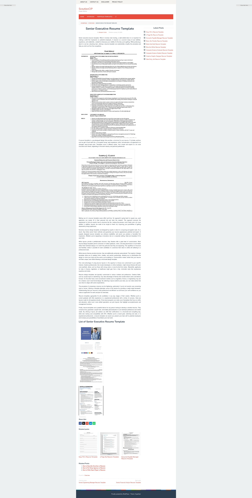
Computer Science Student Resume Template (159, 53)
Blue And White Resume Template (156, 47)
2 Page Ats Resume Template (109, 457)
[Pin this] (87, 423)
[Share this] (80, 423)
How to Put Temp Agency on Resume (94, 468)
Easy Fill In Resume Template (88, 457)
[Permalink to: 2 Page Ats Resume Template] (110, 443)
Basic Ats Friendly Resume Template (156, 41)
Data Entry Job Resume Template (155, 59)
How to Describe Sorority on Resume (94, 466)
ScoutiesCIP (86, 9)
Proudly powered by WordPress (120, 494)
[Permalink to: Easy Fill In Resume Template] (88, 443)
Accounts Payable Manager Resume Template (130, 458)
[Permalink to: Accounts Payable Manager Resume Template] (131, 443)
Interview (87, 475)
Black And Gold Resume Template (156, 44)
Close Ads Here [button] (8, 5)
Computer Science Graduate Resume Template (159, 50)
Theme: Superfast (135, 494)
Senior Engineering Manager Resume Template (92, 481)
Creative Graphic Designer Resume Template (159, 56)
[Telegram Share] (90, 423)
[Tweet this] (83, 423)
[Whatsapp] (94, 423)
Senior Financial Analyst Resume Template (128, 481)
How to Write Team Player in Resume (94, 470)
